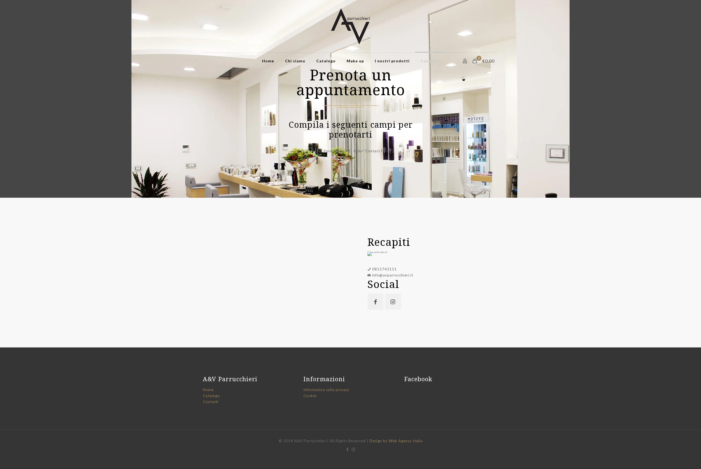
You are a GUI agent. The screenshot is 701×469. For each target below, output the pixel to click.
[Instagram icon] (353, 449)
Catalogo (211, 396)
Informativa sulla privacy (326, 390)
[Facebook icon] (348, 449)
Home (208, 390)
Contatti (211, 402)
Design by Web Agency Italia (396, 441)
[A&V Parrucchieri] (350, 26)
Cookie (310, 396)
